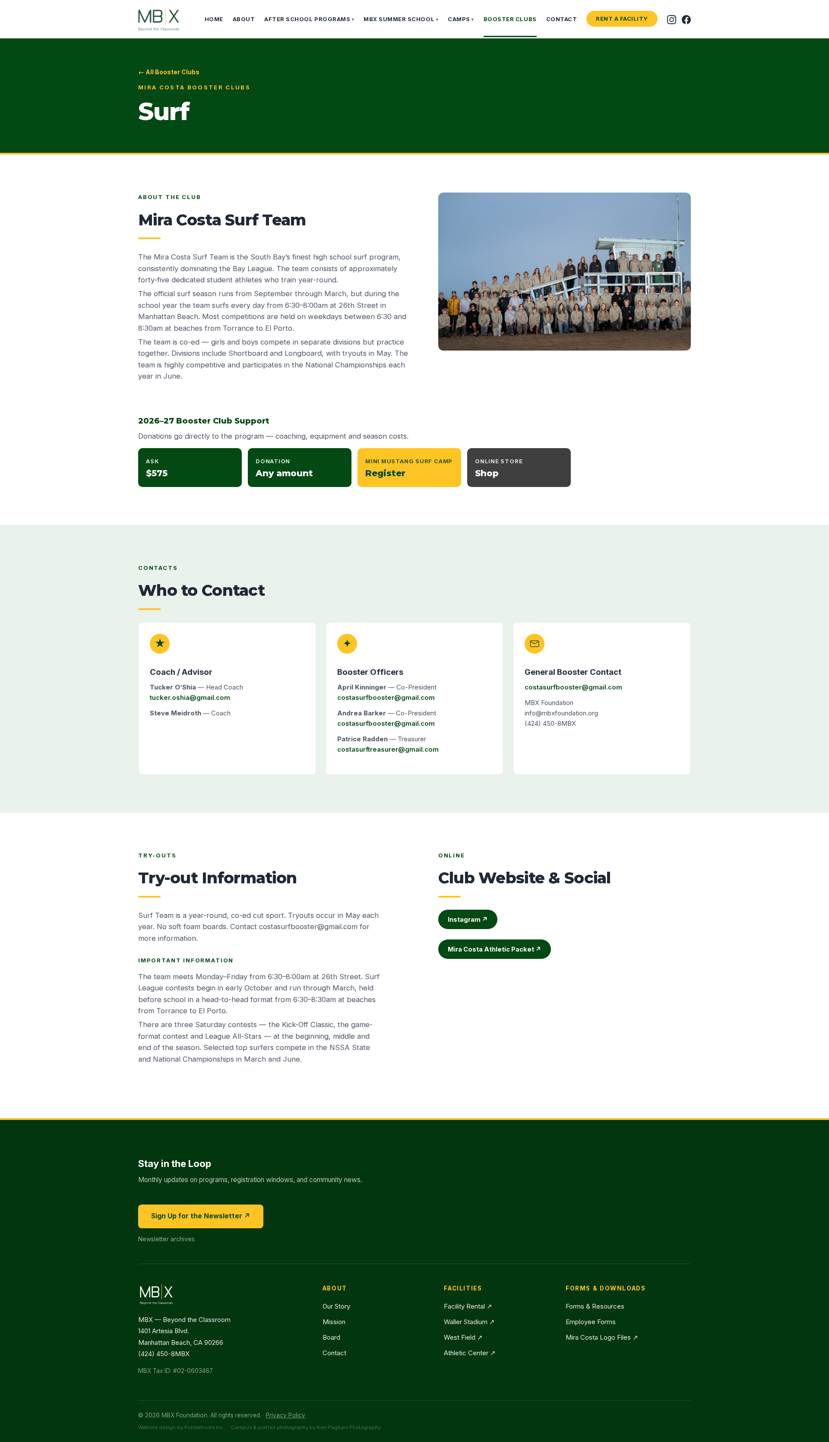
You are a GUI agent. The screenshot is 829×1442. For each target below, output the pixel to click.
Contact (561, 19)
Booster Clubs (510, 19)
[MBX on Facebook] (686, 18)
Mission (334, 1322)
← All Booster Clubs (168, 72)
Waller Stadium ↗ (469, 1322)
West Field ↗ (463, 1337)
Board (331, 1337)
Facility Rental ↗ (468, 1306)
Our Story (336, 1306)
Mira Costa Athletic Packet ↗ (494, 949)
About (244, 19)
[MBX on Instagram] (671, 18)
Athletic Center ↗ (470, 1353)
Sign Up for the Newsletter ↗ (200, 1216)
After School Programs (309, 19)
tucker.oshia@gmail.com (190, 697)
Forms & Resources (595, 1306)
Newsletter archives (166, 1239)
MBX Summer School (401, 19)
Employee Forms (591, 1322)
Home (214, 19)
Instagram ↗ (468, 919)
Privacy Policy (285, 1415)
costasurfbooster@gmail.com (386, 697)
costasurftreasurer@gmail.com (388, 749)
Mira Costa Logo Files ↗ (602, 1337)
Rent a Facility (622, 18)
